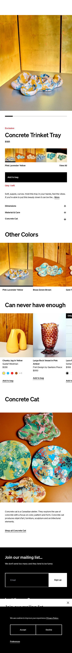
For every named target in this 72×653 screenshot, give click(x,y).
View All (63, 165)
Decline (49, 630)
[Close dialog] (68, 602)
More (56, 197)
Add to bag (8, 380)
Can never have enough (35, 305)
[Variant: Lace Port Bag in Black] (67, 373)
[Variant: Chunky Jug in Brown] (16, 373)
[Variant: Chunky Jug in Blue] (8, 373)
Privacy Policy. (52, 618)
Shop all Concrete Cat (15, 530)
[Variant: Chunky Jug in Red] (12, 373)
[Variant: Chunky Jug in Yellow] (4, 373)
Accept (23, 630)
